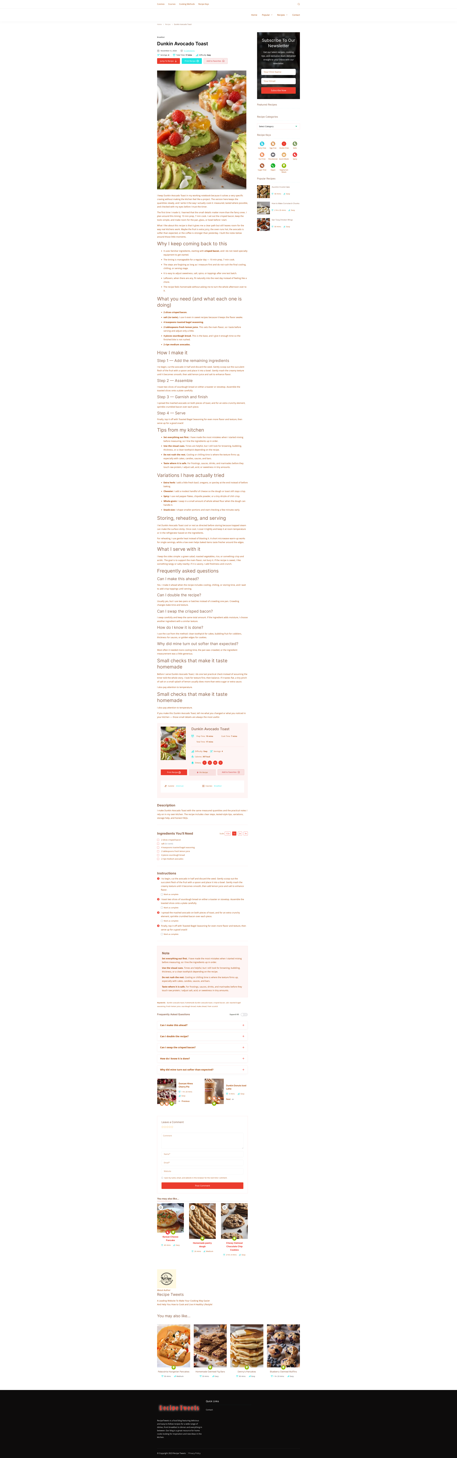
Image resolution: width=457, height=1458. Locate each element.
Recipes (281, 14)
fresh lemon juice (175, 851)
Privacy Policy (194, 1453)
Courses (172, 4)
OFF (245, 1014)
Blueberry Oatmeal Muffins (283, 1371)
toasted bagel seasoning (178, 847)
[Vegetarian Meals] (173, 1232)
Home (254, 14)
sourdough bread (173, 855)
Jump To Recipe (167, 61)
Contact (296, 14)
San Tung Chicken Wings (282, 220)
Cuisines (161, 4)
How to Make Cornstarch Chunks (285, 203)
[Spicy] (168, 1232)
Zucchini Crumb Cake (281, 187)
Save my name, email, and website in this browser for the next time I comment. (195, 1178)
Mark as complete (171, 894)
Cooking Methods (187, 4)
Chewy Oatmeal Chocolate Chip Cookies (234, 1246)
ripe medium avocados (172, 859)
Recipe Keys (203, 4)
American (180, 786)
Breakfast (161, 37)
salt (167, 843)
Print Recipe (190, 61)
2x (240, 833)
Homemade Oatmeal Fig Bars (210, 1371)
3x (246, 833)
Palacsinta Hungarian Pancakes (173, 1371)
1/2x (228, 833)
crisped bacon (171, 840)
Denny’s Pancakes (247, 1371)
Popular (266, 14)
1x (234, 833)
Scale (222, 833)
